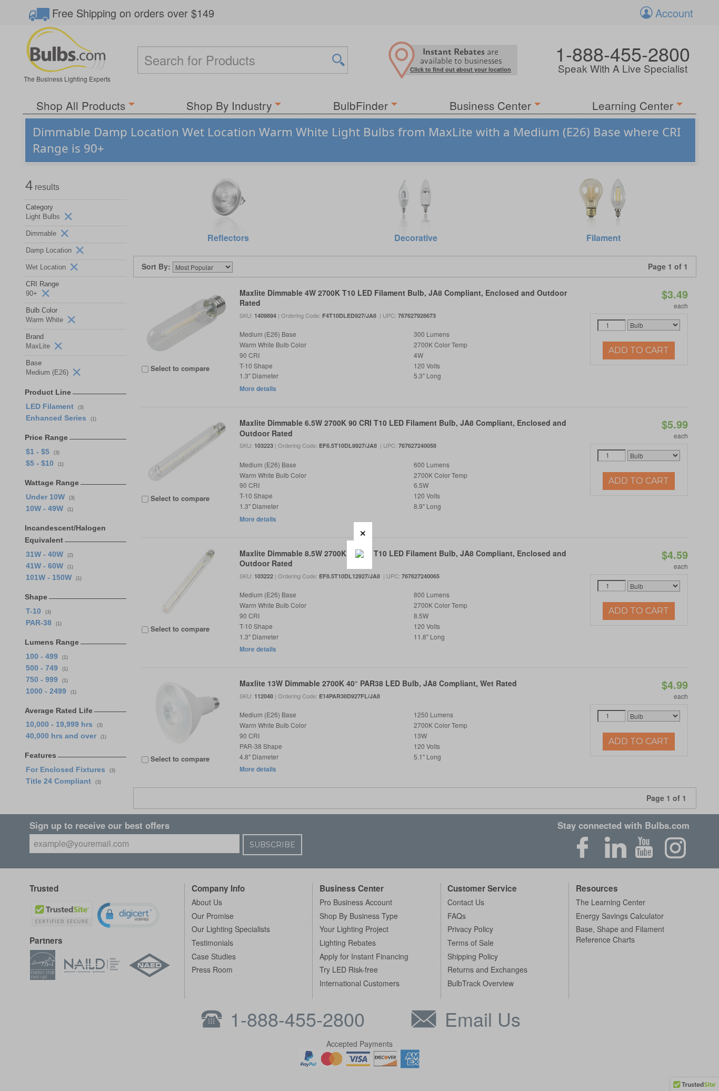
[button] (363, 531)
